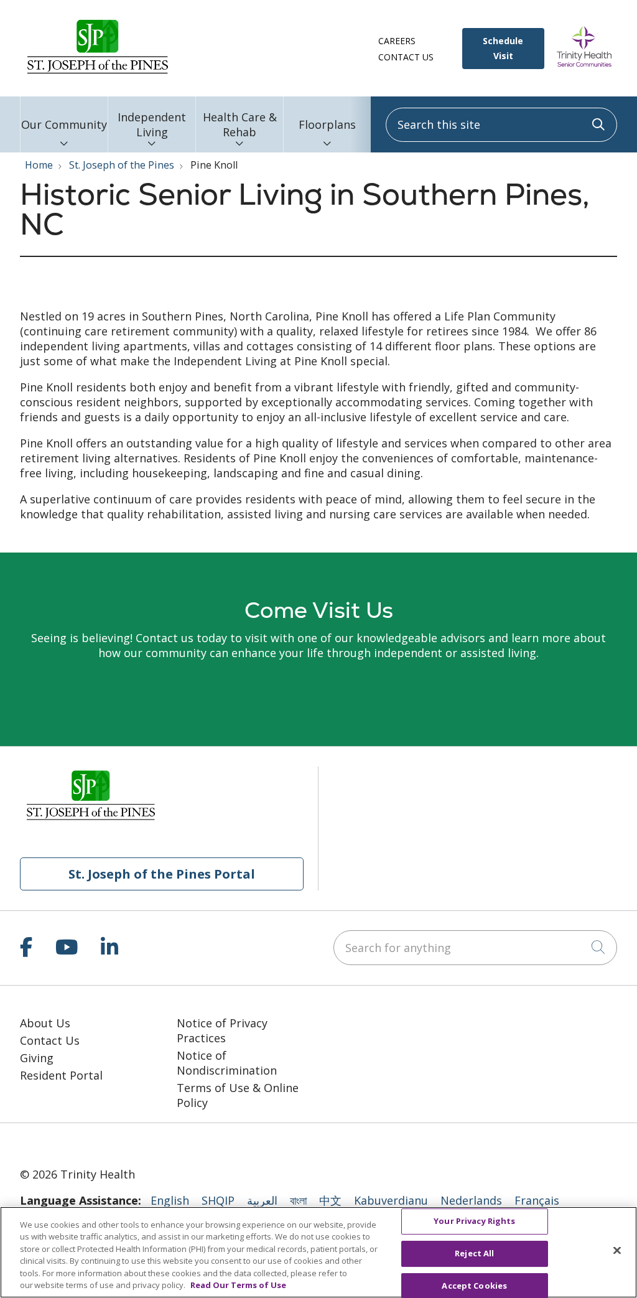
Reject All (474, 1253)
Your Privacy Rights (474, 1221)
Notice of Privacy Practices (222, 1030)
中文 (330, 1200)
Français (536, 1200)
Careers (397, 41)
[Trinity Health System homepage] (97, 73)
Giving (36, 1057)
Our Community (64, 124)
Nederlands (471, 1200)
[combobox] (501, 125)
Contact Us (406, 57)
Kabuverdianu (391, 1200)
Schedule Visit (503, 48)
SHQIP (218, 1200)
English (170, 1200)
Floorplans (327, 124)
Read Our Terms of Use (238, 1285)
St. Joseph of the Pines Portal (161, 873)
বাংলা (298, 1200)
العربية (262, 1200)
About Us (45, 1023)
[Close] (617, 1250)
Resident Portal (61, 1075)
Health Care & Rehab (240, 124)
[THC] (74, 1143)
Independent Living (152, 124)
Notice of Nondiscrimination (227, 1063)
